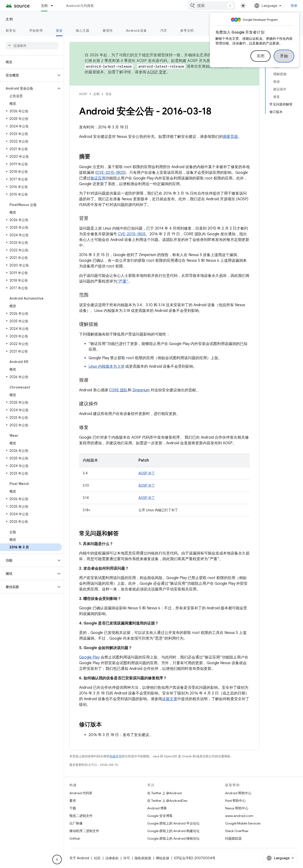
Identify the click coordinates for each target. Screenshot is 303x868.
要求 (72, 800)
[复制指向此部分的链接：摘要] (95, 157)
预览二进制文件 (81, 816)
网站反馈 (162, 858)
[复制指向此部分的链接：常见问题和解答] (123, 534)
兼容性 (107, 30)
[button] (28, 75)
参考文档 (187, 30)
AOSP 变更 (156, 72)
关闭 (260, 56)
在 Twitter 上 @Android (164, 793)
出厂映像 (76, 823)
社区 (97, 858)
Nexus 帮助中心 (236, 808)
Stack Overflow (236, 831)
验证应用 (98, 178)
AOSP (83, 94)
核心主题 (82, 30)
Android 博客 (157, 808)
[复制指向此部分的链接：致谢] (93, 380)
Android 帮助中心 (238, 793)
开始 (284, 56)
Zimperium (141, 390)
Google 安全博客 (160, 816)
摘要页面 (230, 136)
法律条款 (112, 858)
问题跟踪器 (233, 838)
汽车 (163, 30)
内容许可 (115, 756)
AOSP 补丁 (146, 473)
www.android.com (239, 816)
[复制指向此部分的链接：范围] (93, 295)
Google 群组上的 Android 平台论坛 (173, 823)
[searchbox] (32, 45)
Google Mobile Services (242, 823)
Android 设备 (136, 30)
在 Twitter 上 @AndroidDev (167, 800)
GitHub (74, 838)
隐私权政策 (143, 858)
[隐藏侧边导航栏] (57, 859)
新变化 (11, 30)
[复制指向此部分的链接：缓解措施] (102, 324)
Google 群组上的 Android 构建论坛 (173, 831)
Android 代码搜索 (80, 6)
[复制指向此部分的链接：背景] (93, 219)
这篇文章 (169, 699)
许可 (126, 858)
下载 (72, 808)
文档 (44, 6)
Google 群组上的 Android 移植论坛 (173, 838)
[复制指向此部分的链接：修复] (93, 428)
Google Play (89, 657)
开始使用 (36, 30)
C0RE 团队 (118, 390)
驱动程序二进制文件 (84, 831)
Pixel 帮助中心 (235, 800)
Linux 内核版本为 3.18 (106, 366)
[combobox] (211, 5)
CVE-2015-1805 (110, 172)
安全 (59, 30)
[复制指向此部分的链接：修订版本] (106, 725)
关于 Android (79, 858)
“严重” (122, 281)
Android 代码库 (80, 793)
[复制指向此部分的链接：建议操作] (102, 404)
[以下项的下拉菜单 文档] (54, 5)
